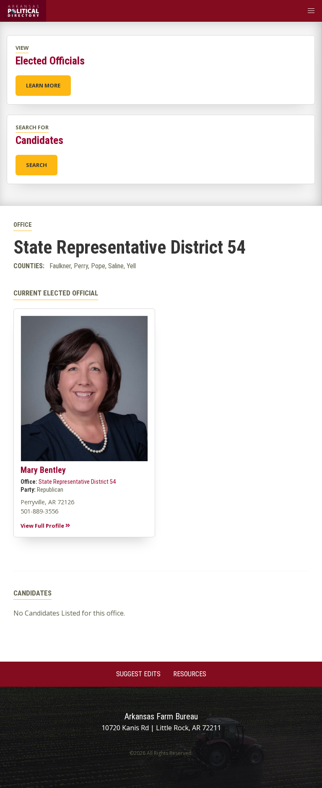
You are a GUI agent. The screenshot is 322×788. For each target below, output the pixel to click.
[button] (311, 11)
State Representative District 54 (77, 481)
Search (36, 165)
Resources (189, 674)
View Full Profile (43, 525)
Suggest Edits (138, 674)
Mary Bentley (43, 470)
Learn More (43, 85)
